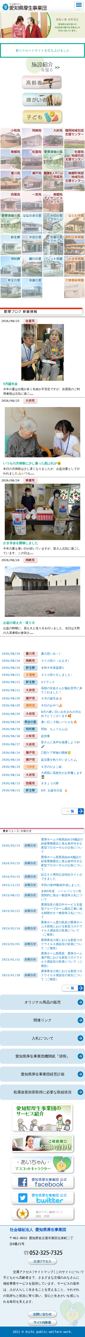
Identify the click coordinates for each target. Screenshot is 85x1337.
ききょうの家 (50, 783)
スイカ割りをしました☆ (56, 674)
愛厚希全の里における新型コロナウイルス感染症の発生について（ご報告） (61, 975)
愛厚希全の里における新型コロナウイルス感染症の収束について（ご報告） (61, 944)
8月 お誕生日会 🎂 (54, 790)
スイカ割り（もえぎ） (55, 660)
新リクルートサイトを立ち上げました (43, 50)
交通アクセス (22, 1271)
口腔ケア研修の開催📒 (56, 752)
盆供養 (45, 736)
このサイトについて (70, 1271)
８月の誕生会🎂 (51, 698)
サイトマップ (43, 1271)
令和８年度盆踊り (53, 667)
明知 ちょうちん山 (54, 729)
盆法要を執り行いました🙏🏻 (59, 759)
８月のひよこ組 (51, 766)
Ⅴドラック (48, 682)
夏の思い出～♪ (51, 653)
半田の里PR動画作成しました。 (62, 885)
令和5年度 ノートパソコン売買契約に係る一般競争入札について (61, 895)
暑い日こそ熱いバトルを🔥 (59, 722)
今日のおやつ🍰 (51, 705)
